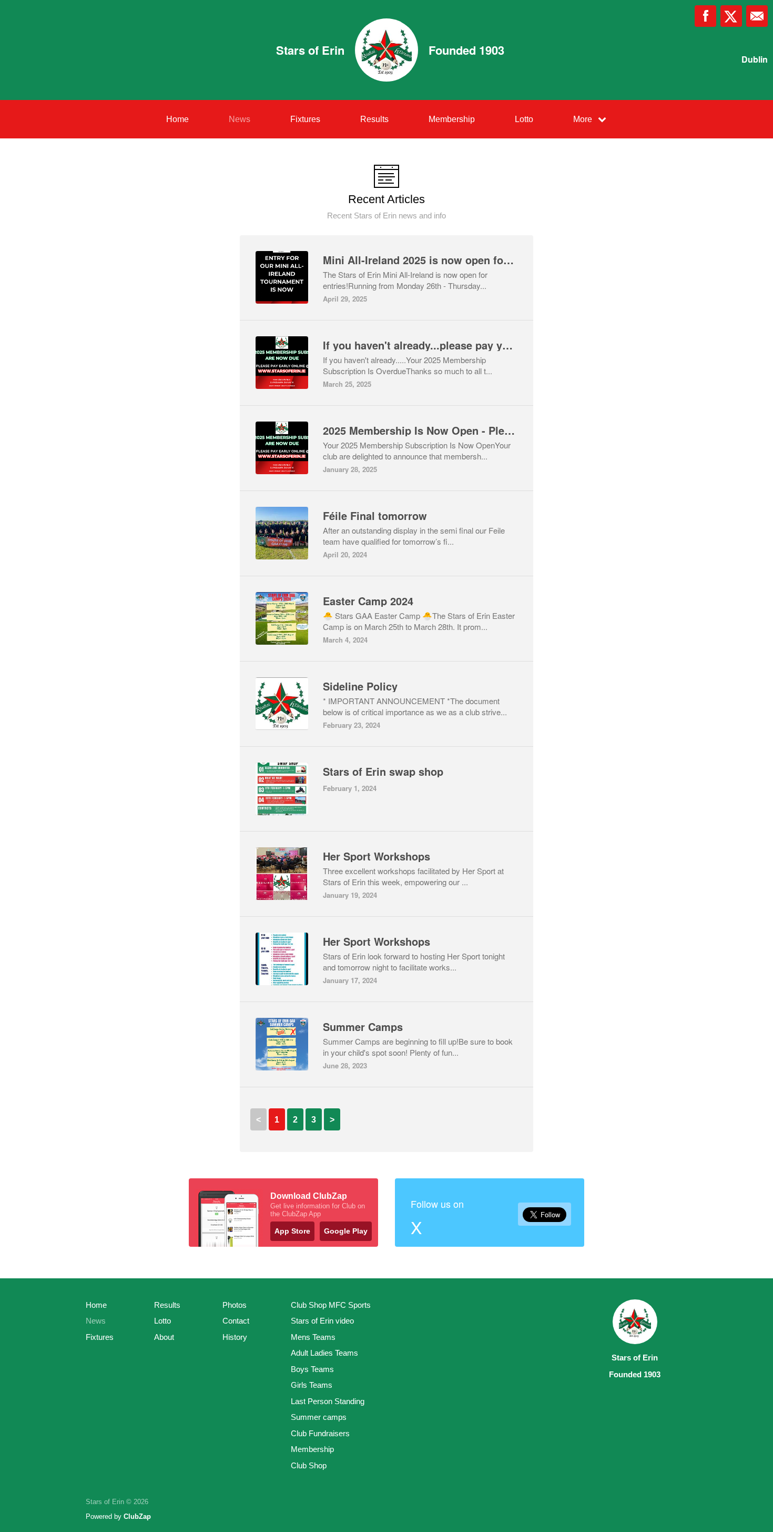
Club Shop (309, 1465)
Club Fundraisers (320, 1433)
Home (177, 119)
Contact (235, 1320)
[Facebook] (705, 16)
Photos (234, 1304)
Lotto (524, 119)
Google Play (346, 1231)
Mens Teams (313, 1337)
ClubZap (137, 1516)
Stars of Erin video (322, 1320)
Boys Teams (312, 1369)
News (239, 119)
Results (374, 119)
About (164, 1337)
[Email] (757, 16)
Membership (452, 119)
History (234, 1337)
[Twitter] (731, 16)
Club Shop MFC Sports (331, 1304)
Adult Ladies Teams (324, 1352)
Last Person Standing (327, 1401)
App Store (292, 1231)
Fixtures (305, 119)
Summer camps (319, 1417)
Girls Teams (311, 1384)
